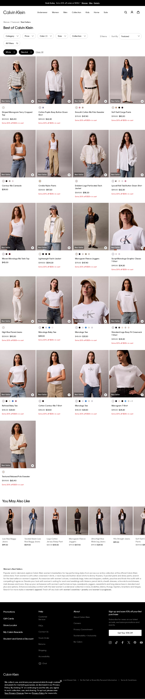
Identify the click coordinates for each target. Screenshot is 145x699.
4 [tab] (19, 100)
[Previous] (4, 80)
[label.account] (132, 12)
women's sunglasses (102, 589)
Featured (15, 22)
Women (85, 3)
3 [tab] (15, 100)
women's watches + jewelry (76, 589)
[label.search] (125, 12)
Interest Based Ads (68, 680)
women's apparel (34, 589)
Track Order (44, 638)
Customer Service (43, 618)
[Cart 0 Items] (138, 12)
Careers (77, 623)
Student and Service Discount (18, 638)
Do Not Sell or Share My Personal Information (98, 680)
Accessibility (44, 656)
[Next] (31, 80)
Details (96, 3)
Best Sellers (25, 22)
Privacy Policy (38, 693)
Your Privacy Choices (14, 693)
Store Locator (10, 625)
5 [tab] (24, 100)
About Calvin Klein (82, 617)
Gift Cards (8, 618)
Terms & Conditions (129, 680)
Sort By (115, 36)
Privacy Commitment (83, 629)
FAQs (41, 625)
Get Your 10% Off (125, 633)
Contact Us (43, 631)
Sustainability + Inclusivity (85, 635)
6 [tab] (28, 100)
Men (91, 3)
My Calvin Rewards (13, 632)
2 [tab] (11, 100)
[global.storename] (14, 12)
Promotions (9, 611)
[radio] (3, 107)
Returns (42, 644)
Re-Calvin (78, 642)
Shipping (42, 650)
